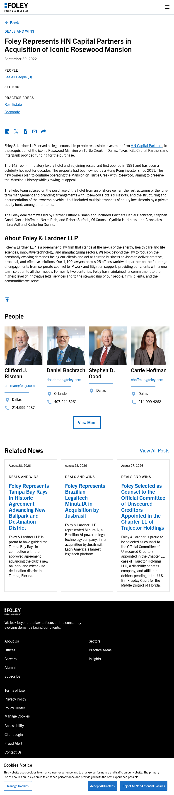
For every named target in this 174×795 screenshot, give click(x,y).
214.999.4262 (149, 401)
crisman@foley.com (20, 385)
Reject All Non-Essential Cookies (144, 786)
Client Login (14, 734)
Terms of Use (15, 690)
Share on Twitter (16, 131)
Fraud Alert (13, 743)
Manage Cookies (18, 786)
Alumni (10, 667)
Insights (95, 658)
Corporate (12, 111)
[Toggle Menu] (167, 7)
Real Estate (13, 104)
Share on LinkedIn (7, 131)
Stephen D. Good (102, 373)
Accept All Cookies (102, 786)
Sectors (94, 641)
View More (87, 422)
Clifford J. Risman (16, 373)
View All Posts (154, 450)
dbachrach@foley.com (64, 379)
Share (43, 131)
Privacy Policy (15, 699)
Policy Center (15, 708)
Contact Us (13, 752)
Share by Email (34, 131)
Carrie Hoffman (149, 370)
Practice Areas (100, 650)
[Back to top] (7, 300)
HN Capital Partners (146, 145)
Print (25, 131)
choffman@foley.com (147, 379)
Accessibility (14, 725)
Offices (10, 650)
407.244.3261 (65, 401)
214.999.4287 (23, 407)
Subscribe (12, 676)
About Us (12, 641)
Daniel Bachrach (66, 370)
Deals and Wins (19, 31)
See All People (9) (18, 77)
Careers (11, 658)
